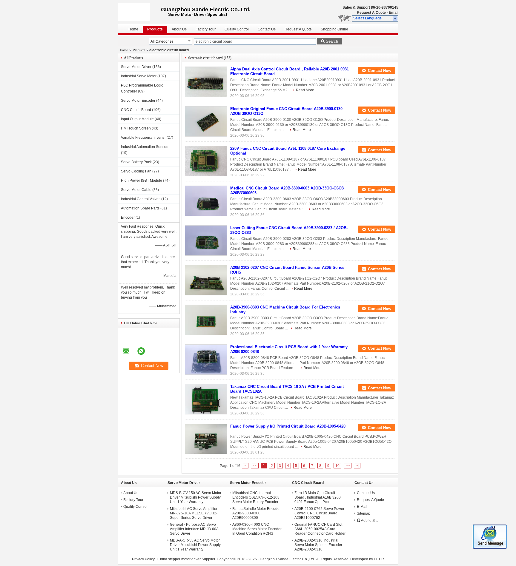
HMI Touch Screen (136, 128)
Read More (305, 90)
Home (133, 29)
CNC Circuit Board (136, 110)
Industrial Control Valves (140, 199)
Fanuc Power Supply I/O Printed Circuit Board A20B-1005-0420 (287, 426)
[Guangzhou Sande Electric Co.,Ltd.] (395, 18)
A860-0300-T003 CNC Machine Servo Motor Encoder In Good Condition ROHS (257, 529)
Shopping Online (334, 29)
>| (357, 466)
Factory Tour (206, 29)
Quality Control (237, 29)
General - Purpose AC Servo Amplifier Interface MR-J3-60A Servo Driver (194, 529)
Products (155, 29)
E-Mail (362, 507)
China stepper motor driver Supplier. (187, 559)
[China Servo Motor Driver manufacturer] (139, 12)
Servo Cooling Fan (136, 171)
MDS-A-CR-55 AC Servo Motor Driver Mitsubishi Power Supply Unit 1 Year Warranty (195, 544)
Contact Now (379, 70)
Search (332, 41)
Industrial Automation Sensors (145, 147)
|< (245, 466)
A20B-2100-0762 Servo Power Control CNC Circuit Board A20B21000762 (319, 513)
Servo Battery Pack (136, 162)
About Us (179, 29)
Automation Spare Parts (140, 208)
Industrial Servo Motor (138, 76)
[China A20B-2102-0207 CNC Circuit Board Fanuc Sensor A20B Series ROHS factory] (206, 280)
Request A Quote (371, 12)
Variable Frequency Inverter (143, 137)
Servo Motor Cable (136, 190)
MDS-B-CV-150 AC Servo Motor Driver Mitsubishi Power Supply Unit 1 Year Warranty (195, 497)
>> (347, 466)
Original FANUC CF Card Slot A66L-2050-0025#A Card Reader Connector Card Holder (319, 529)
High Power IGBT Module (141, 180)
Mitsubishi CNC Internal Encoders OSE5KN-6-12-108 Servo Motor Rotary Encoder (256, 497)
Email (393, 12)
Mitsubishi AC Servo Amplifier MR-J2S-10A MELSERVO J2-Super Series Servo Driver (193, 513)
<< (255, 466)
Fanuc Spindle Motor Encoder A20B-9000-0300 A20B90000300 (256, 513)
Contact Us (267, 29)
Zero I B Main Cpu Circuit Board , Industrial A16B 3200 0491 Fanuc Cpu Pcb (317, 497)
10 (337, 466)
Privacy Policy (143, 559)
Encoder (128, 217)
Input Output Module (137, 119)
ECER (379, 559)
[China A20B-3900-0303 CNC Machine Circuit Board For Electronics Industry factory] (206, 320)
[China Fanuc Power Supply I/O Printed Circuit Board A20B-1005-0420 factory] (206, 439)
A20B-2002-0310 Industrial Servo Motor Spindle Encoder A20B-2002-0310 (318, 544)
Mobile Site (369, 521)
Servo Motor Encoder (138, 100)
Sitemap (363, 513)
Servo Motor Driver (136, 67)
